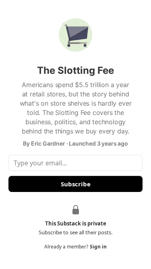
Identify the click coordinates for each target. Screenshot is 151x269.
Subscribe (76, 184)
